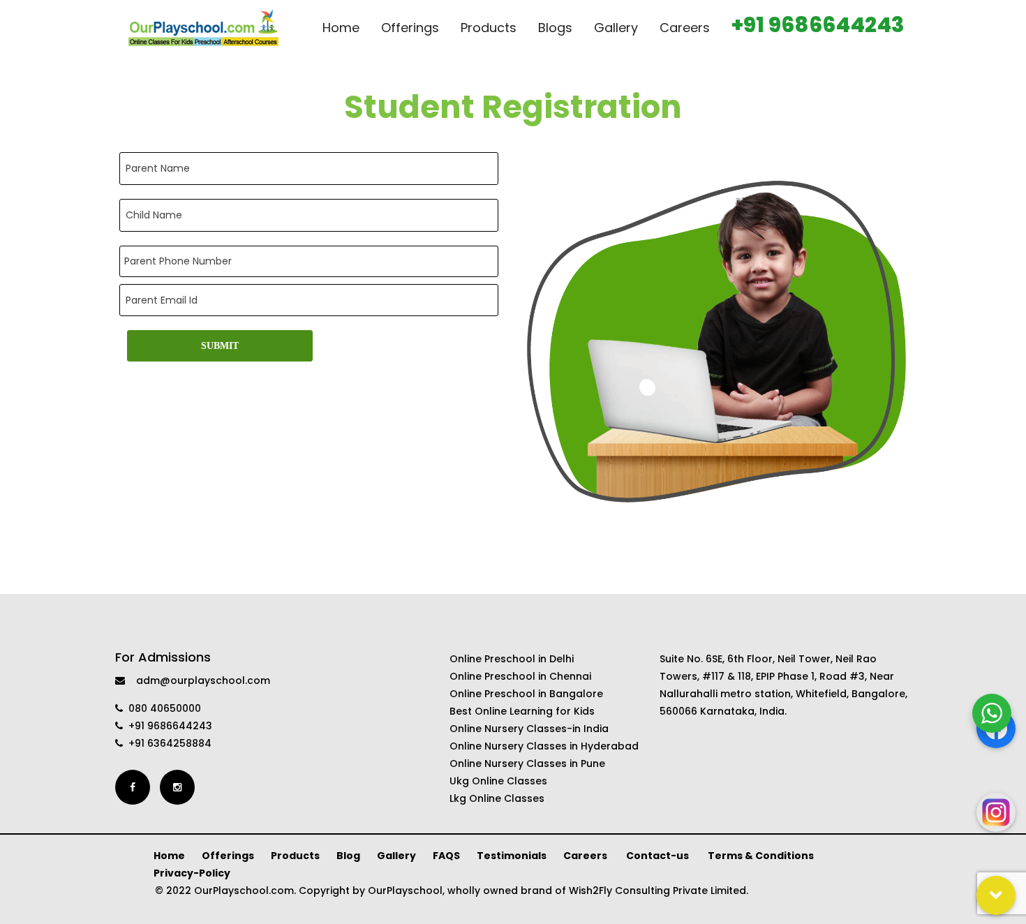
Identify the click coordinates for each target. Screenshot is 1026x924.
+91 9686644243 (167, 726)
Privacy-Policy (192, 873)
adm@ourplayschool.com (197, 680)
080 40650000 (162, 708)
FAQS (446, 856)
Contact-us (658, 856)
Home (169, 856)
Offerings (228, 856)
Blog (348, 856)
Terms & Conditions (761, 856)
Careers (586, 856)
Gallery (396, 856)
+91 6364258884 (167, 743)
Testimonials (512, 856)
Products (295, 856)
